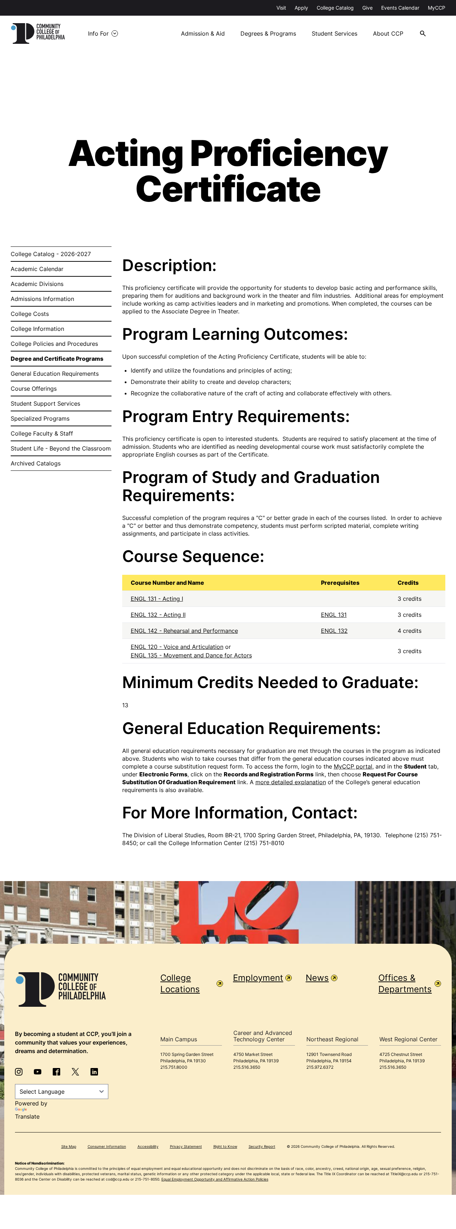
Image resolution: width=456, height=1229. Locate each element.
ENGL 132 (334, 630)
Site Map (68, 1146)
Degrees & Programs (268, 33)
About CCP (388, 33)
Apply (301, 8)
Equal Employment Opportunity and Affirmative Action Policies (214, 1179)
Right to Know (225, 1146)
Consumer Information (107, 1146)
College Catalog (335, 8)
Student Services (334, 33)
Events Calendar (400, 8)
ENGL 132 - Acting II (158, 614)
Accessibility (148, 1146)
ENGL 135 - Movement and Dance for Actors (191, 655)
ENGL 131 (334, 614)
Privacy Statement (186, 1146)
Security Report (262, 1146)
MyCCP (436, 8)
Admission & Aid (203, 33)
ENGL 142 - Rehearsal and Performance (184, 630)
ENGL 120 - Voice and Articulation (177, 646)
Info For (98, 33)
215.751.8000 (173, 1067)
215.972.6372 (319, 1067)
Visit (281, 8)
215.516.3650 (246, 1067)
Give (367, 8)
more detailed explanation (290, 782)
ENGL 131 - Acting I (157, 598)
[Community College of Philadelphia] (38, 33)
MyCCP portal (353, 766)
